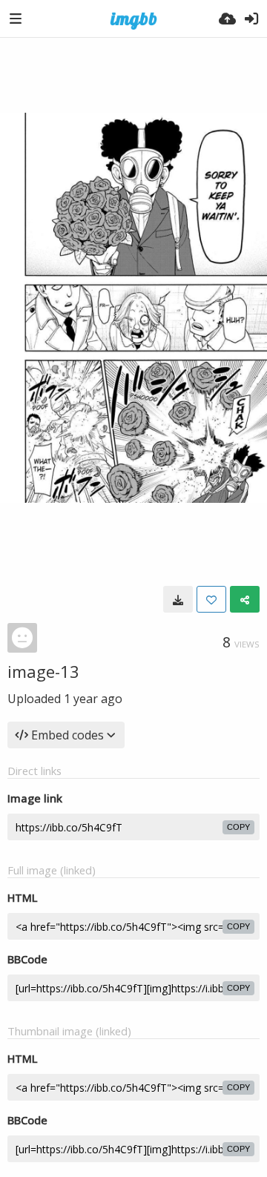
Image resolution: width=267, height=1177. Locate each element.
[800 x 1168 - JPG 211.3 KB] (178, 599)
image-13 (43, 671)
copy (238, 826)
